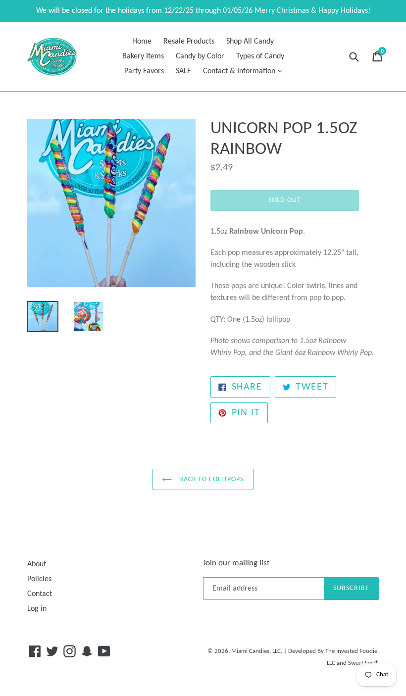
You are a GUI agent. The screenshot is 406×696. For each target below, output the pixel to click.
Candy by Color (200, 56)
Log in (37, 609)
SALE (183, 71)
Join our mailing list (236, 563)
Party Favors (144, 71)
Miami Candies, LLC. (256, 651)
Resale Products (188, 42)
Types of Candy (260, 56)
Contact (39, 594)
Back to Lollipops (210, 479)
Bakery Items (143, 56)
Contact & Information (245, 71)
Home (142, 42)
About (36, 564)
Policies (39, 579)
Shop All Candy (250, 42)
